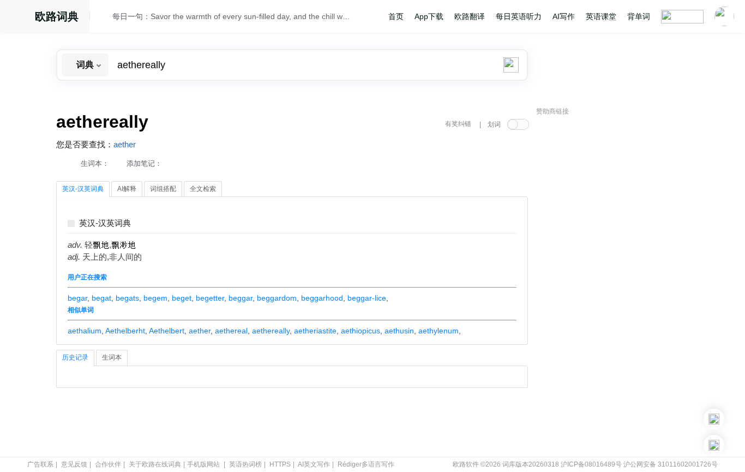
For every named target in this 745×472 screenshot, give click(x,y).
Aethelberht (125, 330)
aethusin (399, 330)
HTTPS (280, 464)
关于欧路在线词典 (155, 464)
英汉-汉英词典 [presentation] (83, 189)
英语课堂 (601, 16)
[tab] (83, 189)
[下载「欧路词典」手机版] (714, 419)
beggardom (277, 298)
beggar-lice (366, 298)
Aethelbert (166, 330)
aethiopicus (360, 330)
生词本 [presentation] (112, 357)
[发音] (104, 18)
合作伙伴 (108, 464)
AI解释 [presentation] (126, 189)
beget (181, 298)
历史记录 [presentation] (75, 357)
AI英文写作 (314, 464)
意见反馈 (74, 464)
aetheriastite (315, 330)
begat (101, 298)
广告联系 (40, 464)
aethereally (271, 330)
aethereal (231, 330)
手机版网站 (203, 464)
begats (127, 298)
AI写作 (563, 16)
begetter (210, 298)
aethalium (84, 330)
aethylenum (438, 330)
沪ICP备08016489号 (591, 464)
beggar (241, 298)
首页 (396, 16)
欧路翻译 (469, 16)
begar (77, 298)
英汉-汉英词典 (105, 223)
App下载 (428, 16)
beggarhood (322, 298)
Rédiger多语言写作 (366, 464)
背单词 (638, 16)
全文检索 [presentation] (203, 189)
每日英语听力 (519, 16)
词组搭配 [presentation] (163, 189)
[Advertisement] (618, 286)
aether (124, 144)
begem (155, 298)
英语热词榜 (245, 464)
